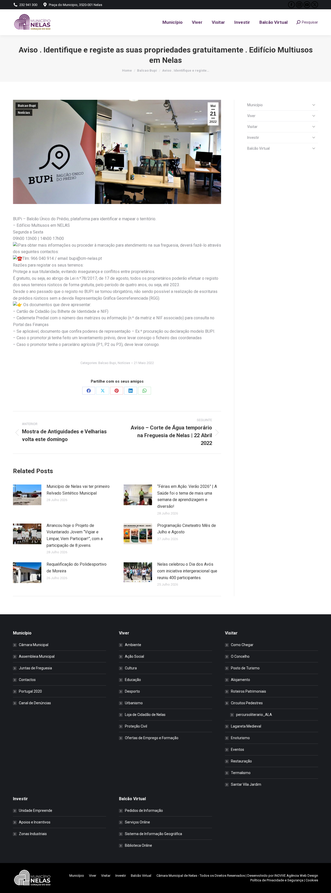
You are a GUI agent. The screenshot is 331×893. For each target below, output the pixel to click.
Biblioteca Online (138, 845)
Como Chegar (242, 645)
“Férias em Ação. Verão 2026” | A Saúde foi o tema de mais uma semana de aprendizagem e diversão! (187, 496)
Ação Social (134, 656)
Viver (251, 116)
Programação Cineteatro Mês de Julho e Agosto (186, 529)
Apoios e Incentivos (34, 822)
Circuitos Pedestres (247, 703)
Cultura (131, 668)
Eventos (237, 749)
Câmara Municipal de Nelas (176, 875)
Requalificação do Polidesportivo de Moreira (77, 567)
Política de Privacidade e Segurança (276, 880)
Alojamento (240, 680)
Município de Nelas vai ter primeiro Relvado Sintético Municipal (78, 490)
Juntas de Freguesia (35, 668)
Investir (253, 137)
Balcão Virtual (258, 148)
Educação (133, 680)
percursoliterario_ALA (254, 715)
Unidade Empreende (35, 810)
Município (255, 105)
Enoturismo (240, 738)
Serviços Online (137, 822)
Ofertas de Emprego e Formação (151, 738)
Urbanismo (134, 703)
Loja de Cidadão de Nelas (145, 715)
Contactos (27, 680)
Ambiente (133, 645)
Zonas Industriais (33, 834)
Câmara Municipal (33, 645)
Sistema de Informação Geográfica (153, 834)
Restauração (241, 761)
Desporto (132, 691)
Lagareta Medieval (246, 726)
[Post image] (27, 495)
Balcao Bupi (27, 106)
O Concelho (240, 656)
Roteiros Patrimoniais (248, 691)
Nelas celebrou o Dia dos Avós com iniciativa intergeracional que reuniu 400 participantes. (187, 571)
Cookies (312, 880)
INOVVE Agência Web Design (296, 875)
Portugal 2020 (30, 691)
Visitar (252, 127)
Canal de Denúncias (35, 703)
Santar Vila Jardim (246, 784)
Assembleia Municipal (37, 656)
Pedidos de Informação (144, 810)
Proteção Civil (136, 726)
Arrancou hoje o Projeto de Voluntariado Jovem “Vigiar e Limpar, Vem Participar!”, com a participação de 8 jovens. (75, 535)
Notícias (24, 113)
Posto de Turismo (245, 668)
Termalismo (241, 773)
